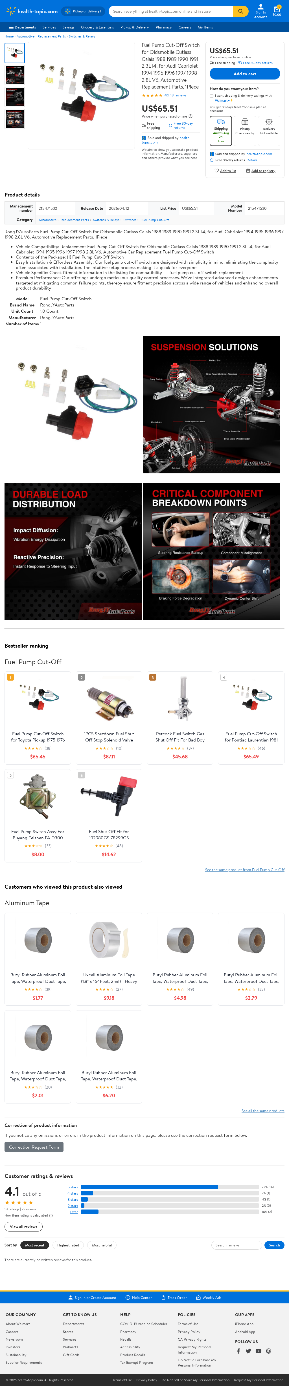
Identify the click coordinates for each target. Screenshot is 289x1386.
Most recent (34, 1245)
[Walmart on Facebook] (238, 1351)
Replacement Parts (52, 36)
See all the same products (263, 1110)
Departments (25, 27)
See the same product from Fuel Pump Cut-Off (244, 869)
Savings (68, 27)
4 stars (72, 1193)
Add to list (228, 170)
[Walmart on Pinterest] (269, 1351)
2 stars (73, 1206)
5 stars (73, 1187)
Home (9, 36)
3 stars (73, 1199)
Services (49, 27)
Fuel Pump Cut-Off (155, 219)
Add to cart (245, 73)
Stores (68, 1331)
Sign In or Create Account (95, 1297)
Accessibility (130, 1346)
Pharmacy (164, 27)
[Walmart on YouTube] (258, 1351)
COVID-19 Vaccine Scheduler (143, 1323)
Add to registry (263, 170)
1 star (74, 1212)
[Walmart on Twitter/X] (248, 1351)
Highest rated (68, 1245)
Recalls (125, 1339)
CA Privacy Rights (192, 1339)
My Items (205, 27)
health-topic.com (259, 154)
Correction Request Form (34, 1147)
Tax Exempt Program (136, 1362)
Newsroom (14, 1339)
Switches (130, 219)
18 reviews (178, 95)
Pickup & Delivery (135, 27)
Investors (13, 1346)
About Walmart (18, 1323)
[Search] (241, 11)
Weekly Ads (212, 1297)
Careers (185, 27)
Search (274, 1245)
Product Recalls (132, 1354)
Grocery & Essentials (97, 27)
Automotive (25, 36)
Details (252, 160)
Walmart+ (71, 1346)
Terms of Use (188, 1323)
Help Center (142, 1297)
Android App (245, 1331)
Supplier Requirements (24, 1362)
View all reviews (23, 1226)
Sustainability (16, 1354)
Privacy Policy (189, 1331)
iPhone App (244, 1323)
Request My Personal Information (194, 1349)
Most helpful (102, 1245)
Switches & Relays (82, 36)
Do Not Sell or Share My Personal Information (197, 1362)
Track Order (177, 1297)
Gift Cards (71, 1354)
